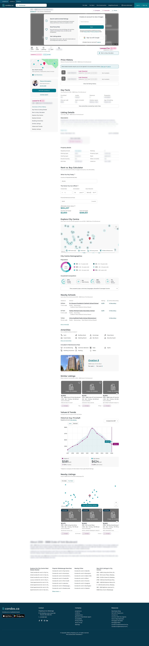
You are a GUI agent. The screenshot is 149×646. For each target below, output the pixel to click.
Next (91, 27)
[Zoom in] (116, 502)
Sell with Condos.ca (44, 90)
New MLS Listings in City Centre (104, 569)
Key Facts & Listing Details (39, 109)
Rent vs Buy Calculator (38, 112)
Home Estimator (127, 5)
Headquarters (79, 615)
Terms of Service (95, 31)
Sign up (103, 66)
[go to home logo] (10, 608)
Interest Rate (64, 188)
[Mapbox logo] (64, 252)
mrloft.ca (18, 1)
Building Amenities (37, 120)
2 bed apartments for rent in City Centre (41, 585)
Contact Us (115, 615)
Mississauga (47, 11)
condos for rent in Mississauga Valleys (63, 586)
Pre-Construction (101, 5)
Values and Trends (37, 126)
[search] (31, 5)
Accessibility (78, 619)
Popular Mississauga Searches (62, 568)
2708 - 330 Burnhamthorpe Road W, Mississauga (110, 580)
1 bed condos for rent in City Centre (40, 572)
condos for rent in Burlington (82, 586)
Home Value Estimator (118, 619)
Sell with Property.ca (117, 613)
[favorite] (79, 383)
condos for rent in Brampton (82, 573)
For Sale (85, 5)
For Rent (91, 5)
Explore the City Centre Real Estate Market (39, 569)
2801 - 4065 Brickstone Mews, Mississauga (108, 582)
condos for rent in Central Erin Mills (62, 576)
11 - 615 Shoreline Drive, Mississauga (106, 585)
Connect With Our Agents (119, 617)
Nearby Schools (36, 118)
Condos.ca (5, 612)
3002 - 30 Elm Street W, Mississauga (106, 577)
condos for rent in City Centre (60, 571)
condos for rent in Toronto (81, 581)
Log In (138, 5)
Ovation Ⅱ (33, 11)
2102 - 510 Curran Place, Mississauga (106, 575)
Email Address (83, 21)
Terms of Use (78, 622)
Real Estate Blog (116, 611)
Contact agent (44, 94)
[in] (45, 620)
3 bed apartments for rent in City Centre (41, 587)
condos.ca (12, 1)
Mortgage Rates (116, 622)
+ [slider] (116, 425)
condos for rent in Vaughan (82, 583)
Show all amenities (66, 341)
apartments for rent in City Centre (40, 589)
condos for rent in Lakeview (60, 583)
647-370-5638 (43, 85)
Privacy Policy (87, 31)
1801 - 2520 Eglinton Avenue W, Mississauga (109, 587)
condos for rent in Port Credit (60, 581)
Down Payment (89, 188)
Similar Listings (36, 123)
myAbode (13, 612)
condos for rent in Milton (81, 578)
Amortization (76, 188)
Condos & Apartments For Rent (120, 626)
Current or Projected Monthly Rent (69, 177)
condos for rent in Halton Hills (82, 576)
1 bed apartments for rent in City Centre (41, 582)
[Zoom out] (116, 505)
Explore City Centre (37, 115)
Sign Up (145, 5)
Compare (97, 10)
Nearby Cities (78, 568)
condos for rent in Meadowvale (61, 588)
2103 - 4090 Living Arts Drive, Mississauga (108, 572)
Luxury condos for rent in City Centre (40, 580)
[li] (47, 620)
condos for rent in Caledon (82, 588)
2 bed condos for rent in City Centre (40, 575)
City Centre (40, 11)
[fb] (42, 620)
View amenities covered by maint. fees (90, 106)
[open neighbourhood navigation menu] (119, 5)
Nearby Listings (36, 129)
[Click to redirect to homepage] (7, 5)
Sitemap (77, 624)
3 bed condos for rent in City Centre (40, 577)
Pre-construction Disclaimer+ (74, 634)
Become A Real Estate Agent (83, 617)
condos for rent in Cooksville (60, 578)
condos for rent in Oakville (82, 571)
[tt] (40, 620)
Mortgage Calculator (117, 620)
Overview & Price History (39, 107)
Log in (99, 42)
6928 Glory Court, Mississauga (105, 589)
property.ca (5, 1)
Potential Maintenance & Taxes (68, 197)
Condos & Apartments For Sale (120, 624)
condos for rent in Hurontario (60, 573)
